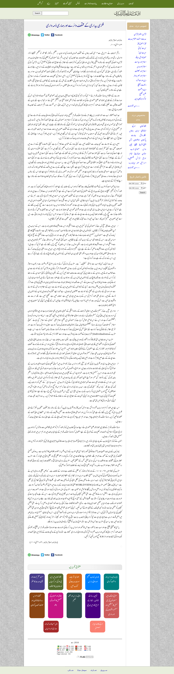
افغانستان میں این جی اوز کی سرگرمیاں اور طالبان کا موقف (55, 582)
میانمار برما (132, 163)
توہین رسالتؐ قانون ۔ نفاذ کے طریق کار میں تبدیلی (93, 601)
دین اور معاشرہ (141, 80)
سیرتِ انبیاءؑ (142, 53)
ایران (137, 131)
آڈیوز (56, 4)
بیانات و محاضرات (90, 4)
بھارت (133, 135)
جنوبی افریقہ (142, 145)
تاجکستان (136, 140)
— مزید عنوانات (133, 106)
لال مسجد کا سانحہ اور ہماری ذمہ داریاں (51, 626)
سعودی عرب (135, 149)
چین (130, 145)
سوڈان (144, 154)
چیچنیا (135, 145)
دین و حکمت (142, 90)
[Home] (127, 16)
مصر (137, 163)
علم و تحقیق (142, 94)
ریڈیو (48, 4)
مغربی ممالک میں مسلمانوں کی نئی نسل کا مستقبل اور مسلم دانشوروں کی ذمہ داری (111, 605)
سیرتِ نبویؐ (142, 48)
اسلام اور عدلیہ (141, 67)
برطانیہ (131, 131)
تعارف (131, 4)
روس (144, 149)
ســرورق (104, 670)
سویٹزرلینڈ (137, 154)
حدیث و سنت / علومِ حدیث (137, 39)
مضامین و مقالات (107, 4)
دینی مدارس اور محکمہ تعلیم (74, 598)
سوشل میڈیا (82, 670)
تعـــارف (93, 670)
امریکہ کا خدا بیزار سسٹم (97, 626)
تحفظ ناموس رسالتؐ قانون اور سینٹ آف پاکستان (37, 601)
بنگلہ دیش (143, 135)
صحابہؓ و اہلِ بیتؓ (141, 57)
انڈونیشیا (143, 131)
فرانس (138, 158)
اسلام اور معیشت (140, 71)
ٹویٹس (78, 4)
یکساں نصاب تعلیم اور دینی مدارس (93, 579)
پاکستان (143, 140)
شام (130, 154)
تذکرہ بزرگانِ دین (140, 99)
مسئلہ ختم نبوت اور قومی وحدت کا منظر (37, 579)
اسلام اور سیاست (140, 62)
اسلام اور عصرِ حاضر (139, 76)
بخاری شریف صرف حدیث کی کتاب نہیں (74, 582)
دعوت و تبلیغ (142, 85)
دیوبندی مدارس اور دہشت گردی (111, 579)
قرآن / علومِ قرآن (140, 34)
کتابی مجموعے (67, 4)
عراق (144, 158)
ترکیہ (130, 140)
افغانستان (143, 126)
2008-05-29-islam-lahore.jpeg (121, 546)
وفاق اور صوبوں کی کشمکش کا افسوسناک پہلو (56, 601)
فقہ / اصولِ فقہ (141, 44)
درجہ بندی (120, 4)
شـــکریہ (70, 670)
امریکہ (134, 126)
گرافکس (39, 4)
